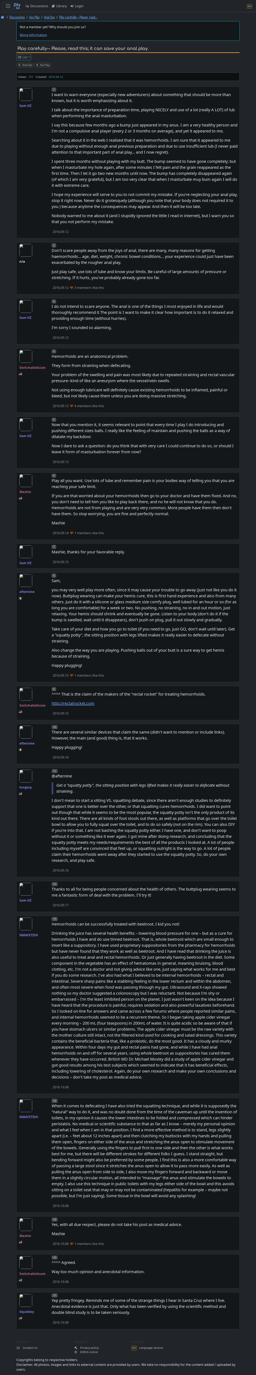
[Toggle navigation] (8, 6)
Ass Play (34, 17)
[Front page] (2, 17)
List (25, 57)
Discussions (38, 6)
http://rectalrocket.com (73, 703)
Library (61, 6)
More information (33, 35)
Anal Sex (49, 17)
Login (78, 6)
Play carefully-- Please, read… (78, 17)
